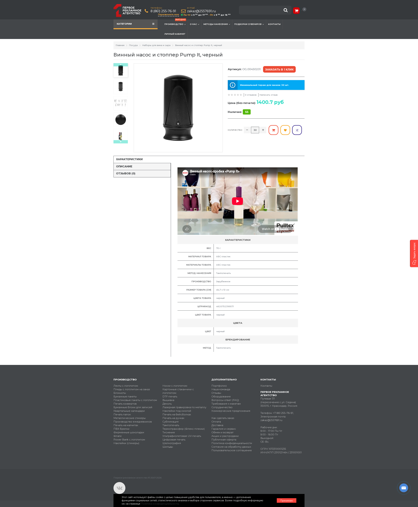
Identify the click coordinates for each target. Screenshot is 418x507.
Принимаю (286, 500)
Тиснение (168, 432)
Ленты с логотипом (125, 385)
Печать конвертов (125, 403)
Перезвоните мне (168, 14)
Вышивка (168, 400)
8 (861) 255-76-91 (163, 11)
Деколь (167, 403)
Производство (175, 22)
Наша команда (220, 389)
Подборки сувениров (248, 24)
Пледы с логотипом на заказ (131, 389)
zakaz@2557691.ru (201, 11)
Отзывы (216, 392)
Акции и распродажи (225, 436)
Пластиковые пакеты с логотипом (135, 400)
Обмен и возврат (222, 432)
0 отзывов (251, 94)
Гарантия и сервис (223, 428)
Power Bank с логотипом (129, 439)
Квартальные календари (129, 410)
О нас (193, 24)
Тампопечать (170, 425)
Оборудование (221, 396)
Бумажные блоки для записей (132, 407)
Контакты (274, 24)
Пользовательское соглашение (231, 450)
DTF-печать (169, 396)
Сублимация (170, 421)
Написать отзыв (268, 94)
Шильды (167, 446)
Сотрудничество (222, 407)
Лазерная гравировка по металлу (184, 407)
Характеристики (129, 159)
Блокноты (119, 392)
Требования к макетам (226, 403)
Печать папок (122, 414)
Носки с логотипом (174, 385)
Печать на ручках (173, 418)
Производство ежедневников (132, 421)
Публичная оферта (223, 439)
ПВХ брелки (121, 428)
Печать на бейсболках (176, 414)
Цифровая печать (173, 439)
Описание (124, 166)
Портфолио (219, 385)
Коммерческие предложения (230, 410)
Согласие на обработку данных (231, 446)
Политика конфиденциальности (231, 443)
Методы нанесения (215, 24)
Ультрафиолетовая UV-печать (181, 436)
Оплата (216, 421)
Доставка (217, 425)
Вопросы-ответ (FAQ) (225, 400)
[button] (414, 253)
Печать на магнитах (125, 425)
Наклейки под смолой (176, 410)
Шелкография (171, 443)
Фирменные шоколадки (128, 432)
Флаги (117, 436)
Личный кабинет (174, 34)
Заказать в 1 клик (279, 69)
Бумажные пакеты (125, 396)
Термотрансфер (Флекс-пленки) (183, 428)
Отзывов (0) (125, 173)
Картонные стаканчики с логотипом (178, 391)
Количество (235, 130)
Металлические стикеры (129, 418)
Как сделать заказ (222, 418)
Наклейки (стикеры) (126, 443)
